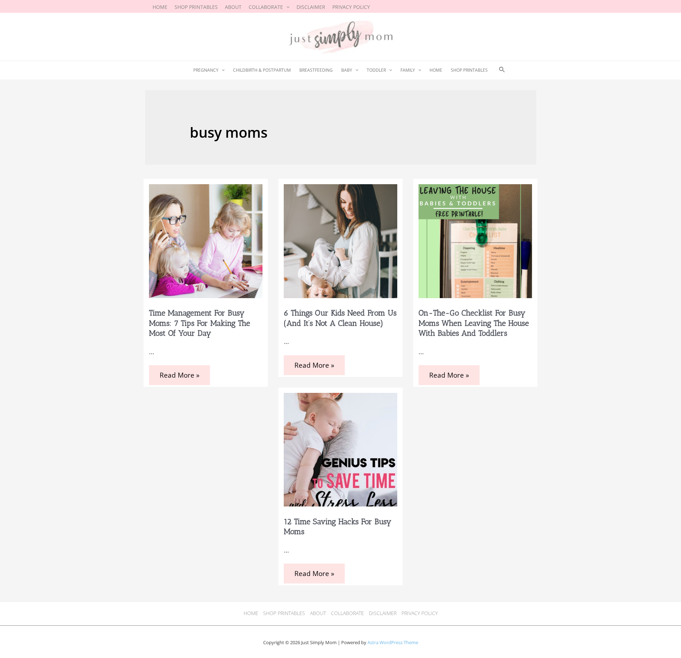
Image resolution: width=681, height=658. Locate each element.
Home (251, 613)
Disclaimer (383, 613)
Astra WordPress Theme (392, 642)
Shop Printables (284, 613)
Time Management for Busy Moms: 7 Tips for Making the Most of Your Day (199, 323)
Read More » (180, 376)
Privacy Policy (420, 613)
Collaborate (347, 613)
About (318, 613)
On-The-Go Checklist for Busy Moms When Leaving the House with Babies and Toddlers (474, 323)
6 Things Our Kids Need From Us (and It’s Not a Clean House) (340, 318)
